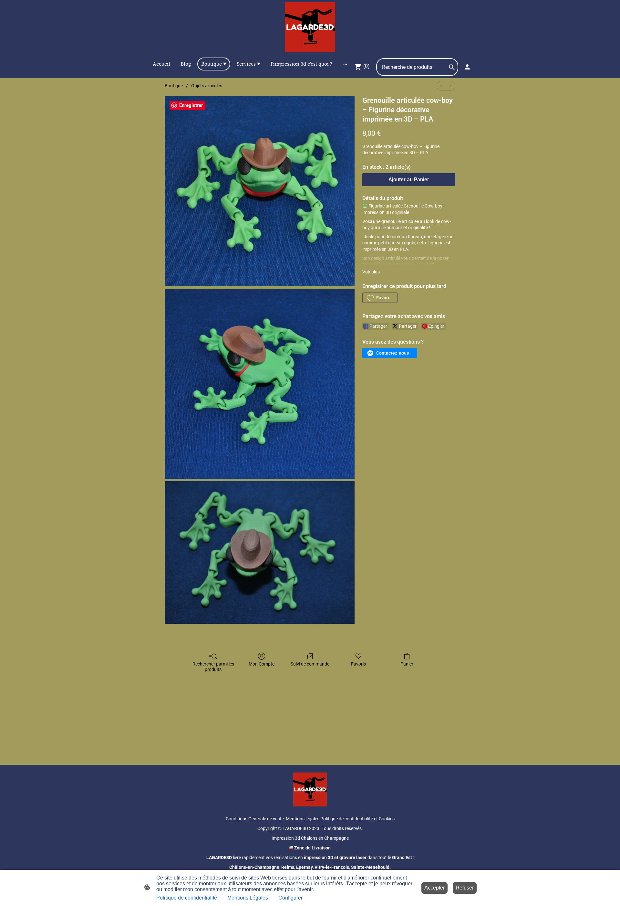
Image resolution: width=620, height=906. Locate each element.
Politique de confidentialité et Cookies (357, 818)
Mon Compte (261, 663)
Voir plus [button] (371, 271)
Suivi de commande (310, 663)
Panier (406, 663)
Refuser (465, 887)
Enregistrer (191, 105)
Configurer (290, 898)
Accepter (434, 887)
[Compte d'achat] (467, 67)
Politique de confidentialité (186, 898)
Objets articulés (206, 85)
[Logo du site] (310, 27)
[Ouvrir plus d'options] (345, 64)
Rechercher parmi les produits (213, 666)
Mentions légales (302, 818)
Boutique (174, 85)
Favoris (358, 663)
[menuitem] (441, 86)
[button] (380, 298)
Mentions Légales (247, 898)
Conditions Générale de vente (255, 818)
